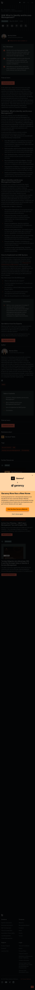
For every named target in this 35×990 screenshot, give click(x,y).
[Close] (32, 475)
